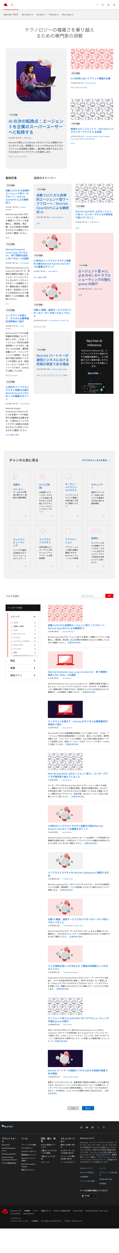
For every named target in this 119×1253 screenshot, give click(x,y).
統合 (15, 653)
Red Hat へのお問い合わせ (62, 1211)
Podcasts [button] (52, 14)
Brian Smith (98, 289)
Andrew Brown (91, 83)
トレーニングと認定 (28, 1145)
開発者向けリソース (28, 1155)
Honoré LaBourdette (59, 369)
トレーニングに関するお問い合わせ (67, 1157)
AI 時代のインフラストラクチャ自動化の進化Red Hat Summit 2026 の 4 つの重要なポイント (75, 827)
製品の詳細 (93, 373)
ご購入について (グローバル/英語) (49, 1152)
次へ (87, 1108)
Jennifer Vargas (91, 136)
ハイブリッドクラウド (20, 156)
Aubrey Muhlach (57, 217)
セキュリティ (97, 486)
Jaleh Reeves (94, 222)
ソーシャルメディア (67, 1162)
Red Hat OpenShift (9, 1154)
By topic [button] (40, 14)
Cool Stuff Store (15, 1214)
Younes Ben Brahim (78, 139)
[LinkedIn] (81, 1128)
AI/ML (10, 156)
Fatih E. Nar (64, 320)
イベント (35, 1211)
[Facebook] (92, 1128)
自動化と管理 (14, 435)
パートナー (59, 375)
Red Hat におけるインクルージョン (97, 1211)
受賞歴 (109, 1160)
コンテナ (17, 638)
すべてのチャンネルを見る (94, 460)
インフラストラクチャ (45, 541)
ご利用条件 (34, 1221)
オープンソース (19, 634)
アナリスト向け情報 (87, 1181)
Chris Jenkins (67, 728)
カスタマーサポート (28, 1151)
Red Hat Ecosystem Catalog (28, 1165)
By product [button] (26, 14)
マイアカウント (27, 1148)
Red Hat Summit (29, 1214)
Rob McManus (54, 320)
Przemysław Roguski (70, 972)
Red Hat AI (6, 1145)
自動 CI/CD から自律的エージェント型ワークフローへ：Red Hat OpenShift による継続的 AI (77, 627)
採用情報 (102, 1184)
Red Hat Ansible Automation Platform (9, 1158)
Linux (7, 304)
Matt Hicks (27, 138)
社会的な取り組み (105, 1179)
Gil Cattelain (24, 263)
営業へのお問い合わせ (67, 1146)
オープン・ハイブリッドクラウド (71, 487)
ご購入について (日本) (48, 1157)
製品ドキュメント (27, 1170)
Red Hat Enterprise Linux (9, 1149)
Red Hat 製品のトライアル (48, 1146)
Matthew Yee (68, 879)
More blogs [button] (66, 14)
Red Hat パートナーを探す (28, 1159)
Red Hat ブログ (11, 14)
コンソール (45, 1162)
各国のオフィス (46, 1211)
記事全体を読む (74, 642)
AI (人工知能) (44, 486)
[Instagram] (103, 1128)
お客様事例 (84, 1177)
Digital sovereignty (81, 87)
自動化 (16, 484)
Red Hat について (86, 1168)
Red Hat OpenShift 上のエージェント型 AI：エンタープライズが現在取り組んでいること (78, 775)
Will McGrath (90, 139)
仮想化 (65, 375)
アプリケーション (71, 541)
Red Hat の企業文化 (87, 1172)
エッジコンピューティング (19, 542)
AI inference (37, 327)
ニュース (102, 1168)
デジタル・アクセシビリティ (74, 1221)
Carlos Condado (104, 136)
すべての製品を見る (9, 1163)
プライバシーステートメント (19, 1221)
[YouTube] (87, 1128)
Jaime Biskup (25, 404)
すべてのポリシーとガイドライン (51, 1221)
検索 (109, 596)
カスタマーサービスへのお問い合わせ (67, 1152)
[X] (98, 1128)
